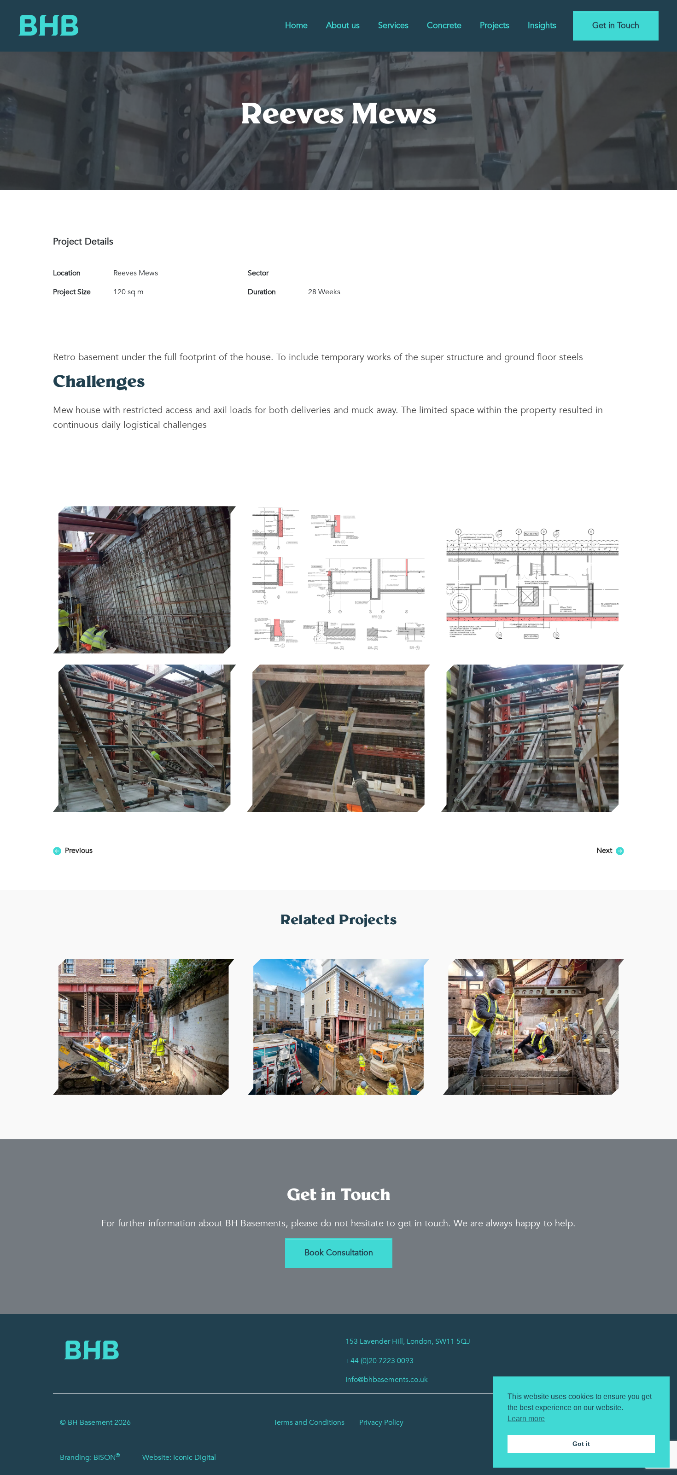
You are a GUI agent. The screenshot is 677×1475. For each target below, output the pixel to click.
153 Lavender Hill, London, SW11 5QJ (407, 1341)
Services (393, 25)
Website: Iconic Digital (179, 1457)
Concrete (444, 25)
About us (343, 25)
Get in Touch (615, 25)
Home (296, 25)
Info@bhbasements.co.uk (386, 1380)
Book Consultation (338, 1253)
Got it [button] (581, 1443)
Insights (542, 25)
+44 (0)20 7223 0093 (379, 1361)
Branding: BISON (90, 1457)
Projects (494, 25)
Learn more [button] (526, 1419)
